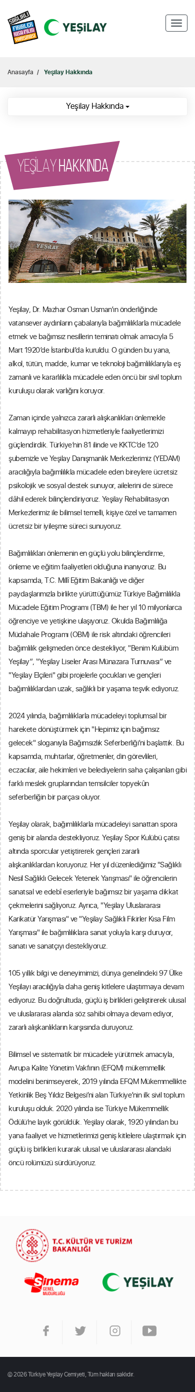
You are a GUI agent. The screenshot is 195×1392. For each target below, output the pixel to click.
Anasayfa (58, 29)
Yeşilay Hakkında (68, 72)
